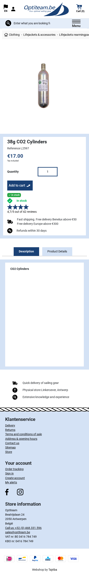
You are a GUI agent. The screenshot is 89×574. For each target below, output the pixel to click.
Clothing (14, 34)
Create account (15, 478)
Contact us (12, 443)
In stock (22, 200)
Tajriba (52, 569)
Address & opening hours (21, 438)
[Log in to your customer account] (13, 9)
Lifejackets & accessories (39, 34)
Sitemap (10, 447)
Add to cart (17, 185)
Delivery (10, 425)
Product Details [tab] (57, 251)
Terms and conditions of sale (23, 434)
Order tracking (14, 469)
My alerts (11, 482)
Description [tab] (26, 251)
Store (8, 452)
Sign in (9, 473)
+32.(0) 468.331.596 (28, 528)
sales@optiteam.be (17, 532)
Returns (10, 429)
